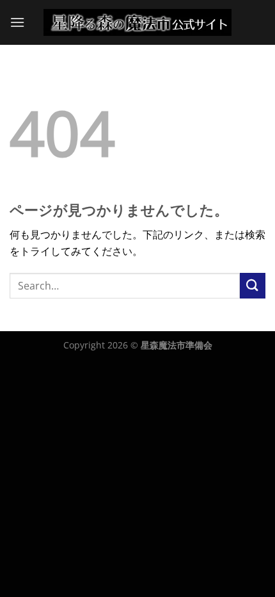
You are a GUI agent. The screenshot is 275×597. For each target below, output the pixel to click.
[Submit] (252, 285)
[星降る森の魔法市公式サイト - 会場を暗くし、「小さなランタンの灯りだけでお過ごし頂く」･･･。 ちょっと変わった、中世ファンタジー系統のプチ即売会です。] (137, 22)
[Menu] (17, 22)
